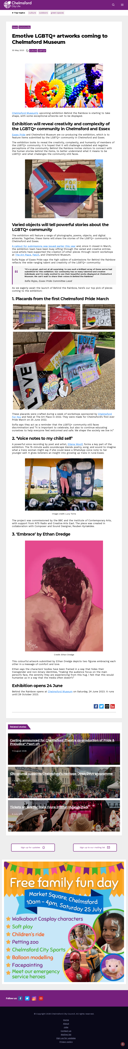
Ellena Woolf (75, 444)
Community (24, 27)
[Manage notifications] (123, 1044)
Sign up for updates (30, 847)
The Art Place (23, 254)
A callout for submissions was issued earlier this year (44, 246)
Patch (35, 254)
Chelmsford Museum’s (25, 113)
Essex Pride (18, 134)
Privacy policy (66, 1042)
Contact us (66, 1031)
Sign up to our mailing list (92, 847)
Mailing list (66, 1034)
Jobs (66, 1027)
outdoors (43, 13)
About (66, 1023)
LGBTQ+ (42, 50)
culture (32, 13)
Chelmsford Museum (60, 691)
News (15, 27)
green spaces (57, 13)
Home (66, 1020)
